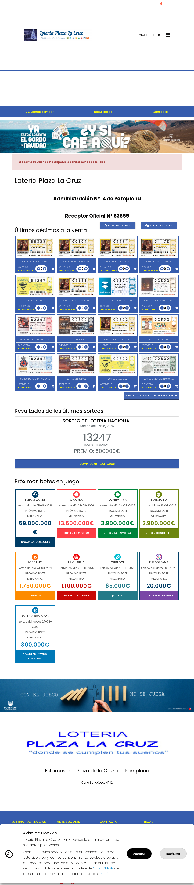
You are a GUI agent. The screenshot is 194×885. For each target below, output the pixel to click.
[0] (160, 35)
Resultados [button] (103, 111)
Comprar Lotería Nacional (35, 656)
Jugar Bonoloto (159, 533)
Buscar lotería (119, 225)
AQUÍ (104, 873)
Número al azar (160, 225)
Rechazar (173, 853)
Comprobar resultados (97, 464)
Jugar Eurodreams (159, 595)
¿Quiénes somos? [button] (40, 111)
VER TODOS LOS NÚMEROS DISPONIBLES (152, 395)
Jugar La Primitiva (117, 533)
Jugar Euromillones (35, 542)
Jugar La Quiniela (76, 595)
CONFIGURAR (103, 868)
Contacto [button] (160, 111)
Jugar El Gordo (76, 533)
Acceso (148, 35)
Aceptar (139, 853)
